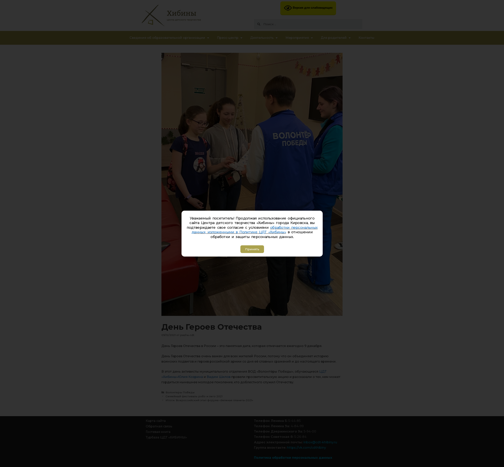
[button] (252, 249)
